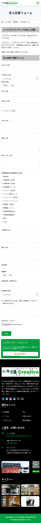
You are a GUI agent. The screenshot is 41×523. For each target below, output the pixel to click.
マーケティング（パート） (10, 201)
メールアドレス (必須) (8, 111)
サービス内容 (7, 22)
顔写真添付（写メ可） (8, 321)
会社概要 (6, 412)
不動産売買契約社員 (9, 211)
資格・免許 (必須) (7, 155)
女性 (12, 85)
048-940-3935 (11, 443)
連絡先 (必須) (6, 101)
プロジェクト (7, 420)
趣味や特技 (5, 247)
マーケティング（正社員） (10, 197)
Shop (22, 399)
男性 (6, 85)
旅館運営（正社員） (9, 204)
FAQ (24, 412)
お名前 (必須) (6, 65)
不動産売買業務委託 (9, 215)
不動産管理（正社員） (9, 183)
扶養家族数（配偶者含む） (10, 281)
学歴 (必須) (5, 120)
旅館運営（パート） (9, 208)
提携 (4, 218)
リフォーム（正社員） (9, 190)
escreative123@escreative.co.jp (18, 436)
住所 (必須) (5, 91)
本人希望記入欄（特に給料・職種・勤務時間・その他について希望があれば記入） (20, 302)
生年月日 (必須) (6, 75)
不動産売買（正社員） (9, 180)
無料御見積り (20, 353)
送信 (6, 333)
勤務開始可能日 (6, 291)
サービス (6, 416)
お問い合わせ (27, 416)
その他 (5, 222)
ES (18, 399)
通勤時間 (4, 265)
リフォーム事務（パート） (10, 194)
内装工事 (5, 176)
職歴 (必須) (5, 138)
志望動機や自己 (6, 230)
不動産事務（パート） (9, 187)
